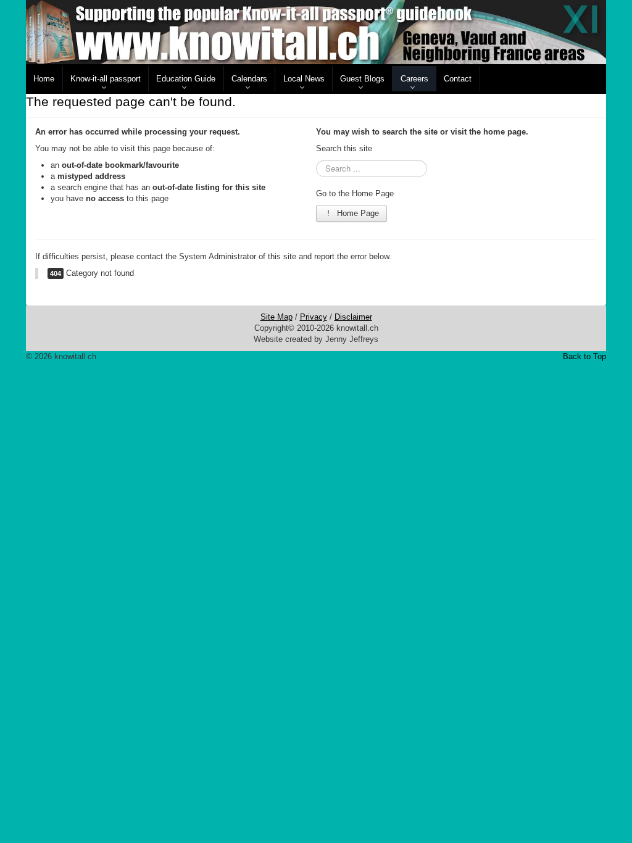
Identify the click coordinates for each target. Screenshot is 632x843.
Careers (414, 78)
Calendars (249, 78)
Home (43, 78)
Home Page (357, 213)
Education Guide (185, 78)
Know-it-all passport (105, 78)
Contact (458, 78)
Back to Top (584, 356)
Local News (304, 78)
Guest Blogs (362, 78)
